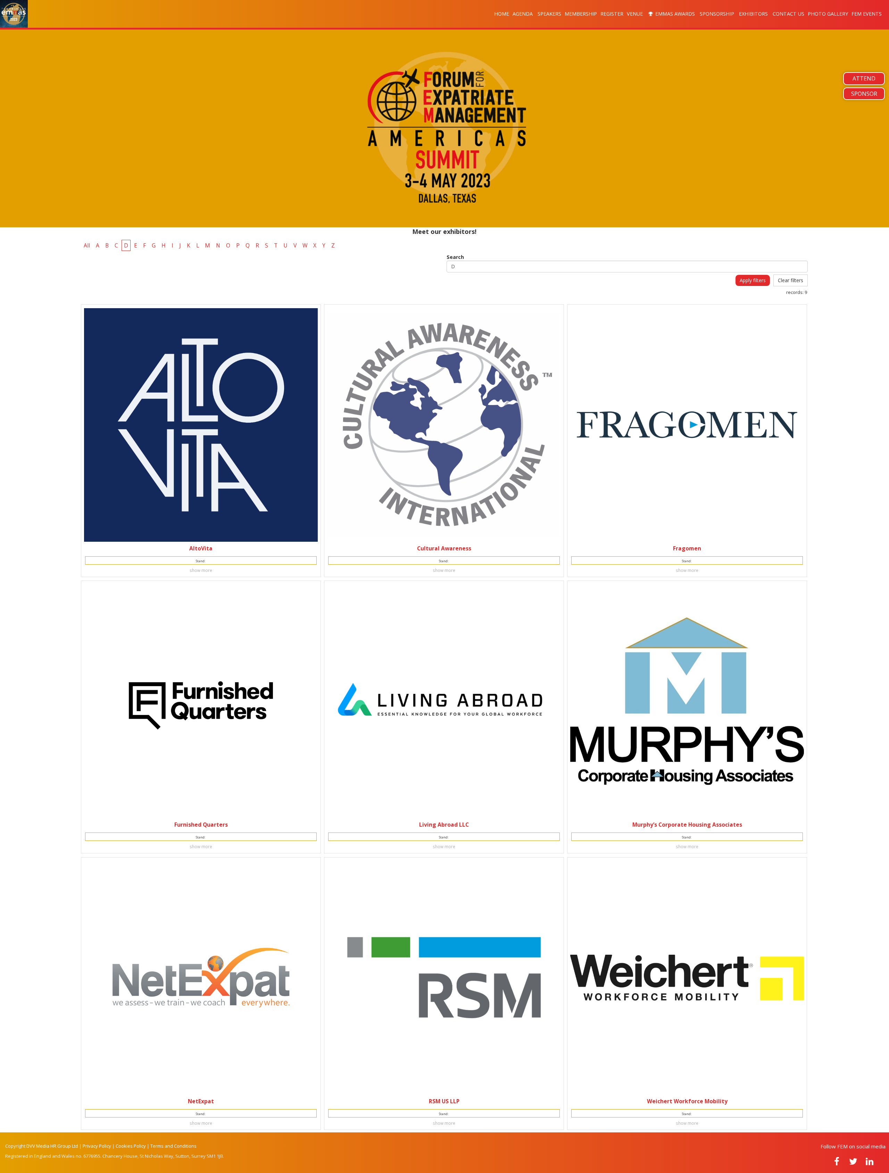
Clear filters (790, 280)
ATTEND (864, 78)
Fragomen (687, 548)
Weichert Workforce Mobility (687, 1101)
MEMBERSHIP (581, 13)
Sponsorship (718, 13)
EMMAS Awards (675, 13)
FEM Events (867, 13)
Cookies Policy (131, 1146)
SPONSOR (864, 94)
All (87, 245)
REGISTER (611, 13)
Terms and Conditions (173, 1146)
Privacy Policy (97, 1146)
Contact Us (788, 13)
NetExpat (201, 1101)
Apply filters (753, 280)
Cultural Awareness (444, 548)
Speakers (549, 13)
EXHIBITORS (754, 13)
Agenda (523, 13)
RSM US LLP (444, 1101)
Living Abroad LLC (444, 824)
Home (501, 13)
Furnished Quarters (201, 824)
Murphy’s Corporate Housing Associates (687, 824)
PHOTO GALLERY (828, 13)
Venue (635, 13)
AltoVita (201, 548)
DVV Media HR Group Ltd (52, 1146)
